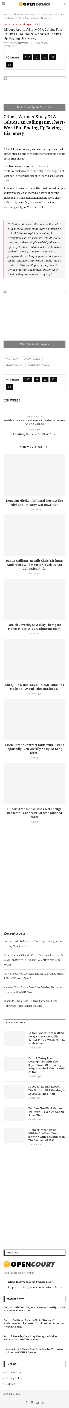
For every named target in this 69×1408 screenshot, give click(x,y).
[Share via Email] (9, 65)
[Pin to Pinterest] (52, 57)
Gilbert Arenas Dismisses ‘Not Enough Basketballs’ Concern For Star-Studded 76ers (34, 813)
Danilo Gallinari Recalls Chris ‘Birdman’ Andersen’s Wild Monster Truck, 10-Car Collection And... (34, 564)
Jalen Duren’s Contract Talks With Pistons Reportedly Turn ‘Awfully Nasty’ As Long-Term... (34, 749)
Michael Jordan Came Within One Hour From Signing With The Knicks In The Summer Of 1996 (46, 1135)
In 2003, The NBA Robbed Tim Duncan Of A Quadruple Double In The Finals (46, 1090)
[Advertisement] (34, 885)
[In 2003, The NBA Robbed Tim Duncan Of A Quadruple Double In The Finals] (14, 1092)
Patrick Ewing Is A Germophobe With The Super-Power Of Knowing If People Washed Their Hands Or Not (46, 1065)
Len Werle (22, 43)
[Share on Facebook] (36, 57)
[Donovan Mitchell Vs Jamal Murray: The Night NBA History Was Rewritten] (34, 475)
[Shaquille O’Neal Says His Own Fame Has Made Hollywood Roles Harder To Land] (34, 659)
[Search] (65, 4)
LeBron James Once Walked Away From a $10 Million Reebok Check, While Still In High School (46, 1038)
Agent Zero (12, 359)
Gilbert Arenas (14, 365)
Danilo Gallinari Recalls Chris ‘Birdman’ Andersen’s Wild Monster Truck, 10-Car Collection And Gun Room (33, 960)
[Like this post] (28, 57)
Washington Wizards (39, 365)
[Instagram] (32, 1403)
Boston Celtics (32, 359)
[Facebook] (26, 1403)
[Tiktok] (42, 1403)
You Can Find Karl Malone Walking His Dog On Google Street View (46, 1112)
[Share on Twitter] (44, 57)
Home (7, 14)
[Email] (37, 1403)
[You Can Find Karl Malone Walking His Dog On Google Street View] (14, 1114)
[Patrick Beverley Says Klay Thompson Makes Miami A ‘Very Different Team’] (34, 599)
